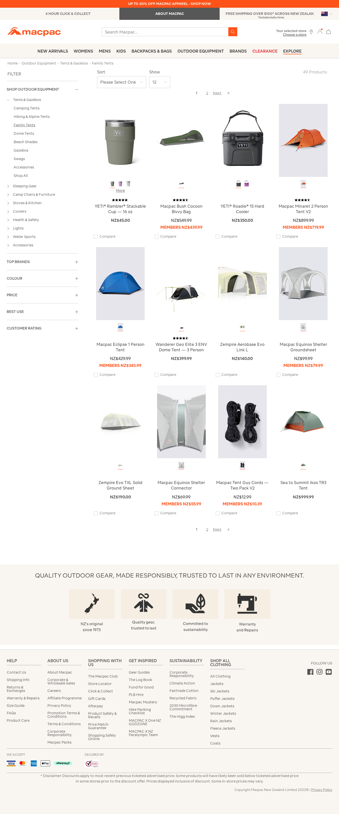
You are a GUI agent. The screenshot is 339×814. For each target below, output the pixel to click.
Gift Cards (96, 699)
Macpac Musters (143, 702)
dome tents (24, 133)
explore (292, 51)
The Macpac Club (103, 676)
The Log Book (140, 680)
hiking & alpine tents (32, 117)
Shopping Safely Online (102, 737)
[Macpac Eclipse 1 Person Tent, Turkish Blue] (120, 327)
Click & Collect (100, 691)
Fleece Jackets (222, 728)
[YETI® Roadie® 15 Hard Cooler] (242, 140)
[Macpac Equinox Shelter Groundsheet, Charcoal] (303, 327)
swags (19, 159)
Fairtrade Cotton (184, 691)
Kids (121, 51)
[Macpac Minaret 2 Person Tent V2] (303, 140)
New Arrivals (52, 51)
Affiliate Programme (64, 698)
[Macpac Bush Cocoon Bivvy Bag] (181, 140)
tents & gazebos (27, 100)
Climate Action (182, 683)
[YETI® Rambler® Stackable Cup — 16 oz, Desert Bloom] (120, 184)
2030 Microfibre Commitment (183, 707)
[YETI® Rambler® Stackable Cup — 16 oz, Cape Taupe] (128, 184)
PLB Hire (136, 695)
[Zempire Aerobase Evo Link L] (242, 283)
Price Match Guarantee (98, 726)
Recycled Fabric (183, 698)
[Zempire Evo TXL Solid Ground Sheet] (120, 421)
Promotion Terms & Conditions (63, 714)
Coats (215, 743)
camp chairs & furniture (34, 194)
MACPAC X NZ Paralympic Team (143, 733)
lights (18, 228)
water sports (24, 237)
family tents (24, 125)
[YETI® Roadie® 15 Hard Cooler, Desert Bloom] (246, 184)
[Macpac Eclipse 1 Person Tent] (120, 283)
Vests (214, 736)
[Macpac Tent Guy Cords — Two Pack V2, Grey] (242, 465)
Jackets (216, 684)
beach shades (25, 142)
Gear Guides (139, 672)
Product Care (18, 720)
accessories (24, 167)
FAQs (11, 713)
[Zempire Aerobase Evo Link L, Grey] (242, 327)
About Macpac (59, 672)
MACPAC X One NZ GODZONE (145, 722)
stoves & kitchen (27, 203)
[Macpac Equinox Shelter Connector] (181, 421)
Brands (238, 51)
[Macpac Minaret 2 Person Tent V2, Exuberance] (303, 184)
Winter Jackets (223, 714)
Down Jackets (222, 706)
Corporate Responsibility (59, 733)
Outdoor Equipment (200, 51)
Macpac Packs (59, 742)
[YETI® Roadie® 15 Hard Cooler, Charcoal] (238, 184)
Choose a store (294, 34)
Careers (54, 691)
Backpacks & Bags (152, 51)
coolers (19, 211)
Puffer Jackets (222, 699)
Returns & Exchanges (16, 689)
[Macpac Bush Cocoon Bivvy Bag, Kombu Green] (181, 184)
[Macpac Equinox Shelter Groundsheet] (303, 283)
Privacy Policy (59, 706)
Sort (101, 72)
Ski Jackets (219, 691)
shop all (21, 176)
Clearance (264, 51)
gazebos (21, 150)
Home (12, 63)
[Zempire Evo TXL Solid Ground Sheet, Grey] (120, 465)
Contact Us (16, 672)
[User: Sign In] (320, 31)
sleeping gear (25, 186)
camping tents (26, 108)
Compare (107, 236)
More (120, 191)
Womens (83, 51)
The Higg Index (182, 716)
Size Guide (16, 706)
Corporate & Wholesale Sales (61, 681)
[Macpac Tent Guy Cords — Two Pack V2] (242, 421)
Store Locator (100, 684)
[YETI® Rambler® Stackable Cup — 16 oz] (120, 140)
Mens (105, 51)
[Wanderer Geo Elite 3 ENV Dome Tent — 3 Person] (181, 283)
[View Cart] (329, 31)
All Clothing (220, 676)
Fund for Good (141, 687)
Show (154, 72)
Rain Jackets (221, 721)
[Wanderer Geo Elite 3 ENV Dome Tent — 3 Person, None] (181, 327)
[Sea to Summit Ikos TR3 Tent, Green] (303, 465)
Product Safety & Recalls (102, 715)
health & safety (26, 220)
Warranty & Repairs (23, 698)
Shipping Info (18, 680)
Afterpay (95, 706)
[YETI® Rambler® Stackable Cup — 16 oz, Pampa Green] (112, 184)
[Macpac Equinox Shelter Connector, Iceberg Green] (181, 465)
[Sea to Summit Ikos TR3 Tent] (303, 421)
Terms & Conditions (64, 724)
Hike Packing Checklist (140, 711)
